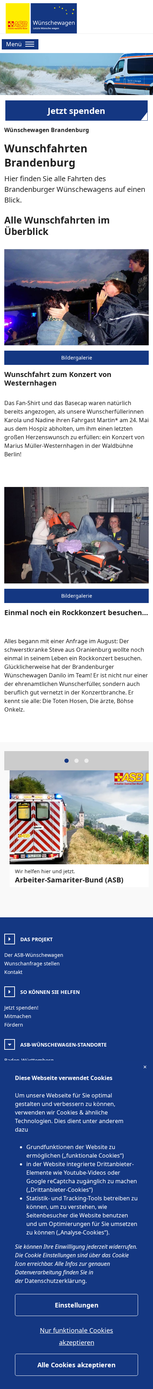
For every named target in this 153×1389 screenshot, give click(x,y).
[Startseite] (41, 18)
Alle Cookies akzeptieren (76, 1365)
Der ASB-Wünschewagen (33, 955)
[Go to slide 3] (86, 761)
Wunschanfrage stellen (32, 963)
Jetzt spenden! (21, 1007)
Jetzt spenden (76, 110)
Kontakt (13, 972)
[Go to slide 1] (66, 761)
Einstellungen (77, 1305)
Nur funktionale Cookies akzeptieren (76, 1336)
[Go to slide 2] (76, 761)
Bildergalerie (76, 357)
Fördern (13, 1024)
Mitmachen (17, 1016)
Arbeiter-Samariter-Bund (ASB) (69, 880)
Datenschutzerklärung (55, 1281)
